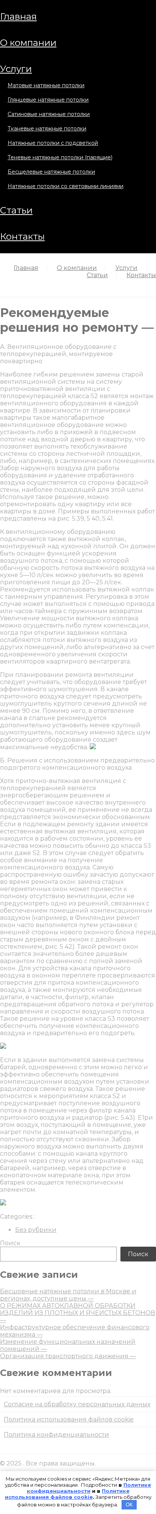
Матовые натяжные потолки (46, 85)
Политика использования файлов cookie (69, 1419)
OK (129, 1505)
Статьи (16, 210)
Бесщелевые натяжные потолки (51, 171)
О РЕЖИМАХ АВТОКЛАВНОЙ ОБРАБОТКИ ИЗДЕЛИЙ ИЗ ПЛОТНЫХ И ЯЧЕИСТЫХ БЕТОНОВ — (77, 1313)
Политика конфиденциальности (56, 1434)
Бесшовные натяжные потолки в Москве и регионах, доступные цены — (68, 1295)
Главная (18, 16)
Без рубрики (35, 1229)
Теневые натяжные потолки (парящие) (60, 157)
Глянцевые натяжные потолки (48, 99)
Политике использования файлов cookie (67, 1494)
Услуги (16, 68)
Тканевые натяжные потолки (47, 128)
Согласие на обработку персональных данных (77, 1404)
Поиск (10, 1243)
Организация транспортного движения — (68, 1356)
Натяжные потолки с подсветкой (53, 143)
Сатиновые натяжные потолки (49, 114)
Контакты (22, 236)
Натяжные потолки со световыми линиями (65, 186)
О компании (28, 42)
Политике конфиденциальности (89, 1488)
